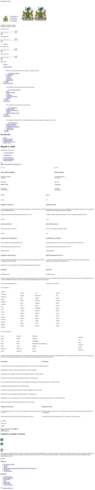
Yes (14, 429)
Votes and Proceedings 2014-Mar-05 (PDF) (11, 164)
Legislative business (8, 139)
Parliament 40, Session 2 (9, 141)
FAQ (5, 480)
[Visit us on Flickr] (1, 448)
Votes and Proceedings (9, 159)
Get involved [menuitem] (7, 101)
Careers (5, 467)
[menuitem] (13, 73)
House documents (8, 140)
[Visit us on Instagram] (1, 437)
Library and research (8, 478)
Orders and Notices (8, 160)
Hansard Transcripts (8, 157)
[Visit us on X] (1, 442)
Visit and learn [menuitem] (7, 116)
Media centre (7, 482)
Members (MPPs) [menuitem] (8, 66)
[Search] (2, 34)
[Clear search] (16, 32)
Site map (3, 458)
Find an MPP (7, 479)
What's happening (8, 471)
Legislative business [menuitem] (8, 83)
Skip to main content (5, 1)
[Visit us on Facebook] (2, 440)
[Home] (24, 23)
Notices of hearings (8, 484)
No (17, 429)
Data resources (7, 483)
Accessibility (7, 469)
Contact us (6, 465)
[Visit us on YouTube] (2, 451)
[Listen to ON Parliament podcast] (1, 446)
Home (5, 137)
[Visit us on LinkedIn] (2, 445)
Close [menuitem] (5, 81)
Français (5, 44)
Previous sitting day (9, 152)
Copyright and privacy (7, 488)
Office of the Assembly (9, 464)
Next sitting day (8, 155)
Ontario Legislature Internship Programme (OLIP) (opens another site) (20, 468)
